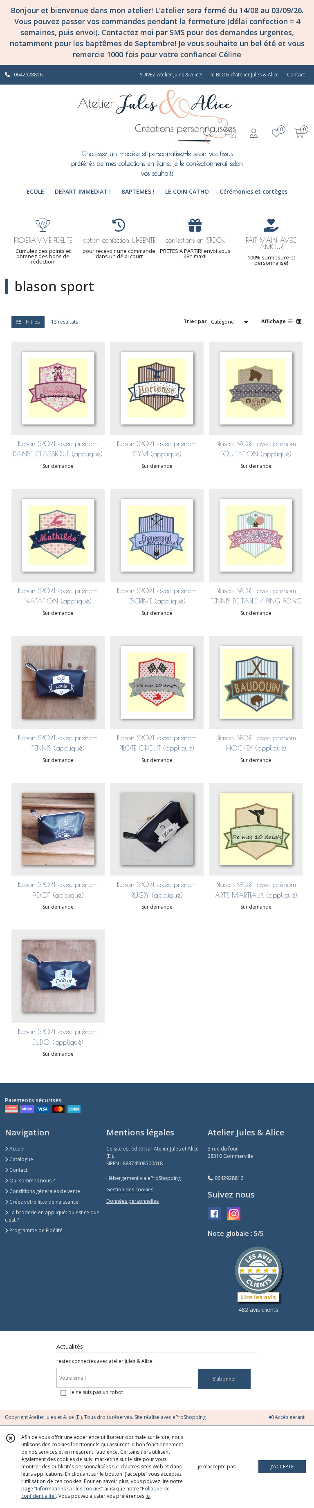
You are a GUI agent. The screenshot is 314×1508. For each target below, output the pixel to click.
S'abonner (224, 1378)
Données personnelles (132, 1200)
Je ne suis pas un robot (96, 1392)
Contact (296, 74)
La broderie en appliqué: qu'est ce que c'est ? (52, 1216)
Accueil (17, 1148)
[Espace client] (253, 133)
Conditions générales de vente (44, 1191)
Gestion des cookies (129, 1189)
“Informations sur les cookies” (68, 1488)
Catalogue (20, 1159)
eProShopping (189, 1417)
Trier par (195, 321)
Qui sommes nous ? (31, 1180)
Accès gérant (289, 1417)
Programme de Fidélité (35, 1230)
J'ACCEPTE (282, 1466)
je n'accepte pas (217, 1466)
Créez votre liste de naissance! (44, 1201)
